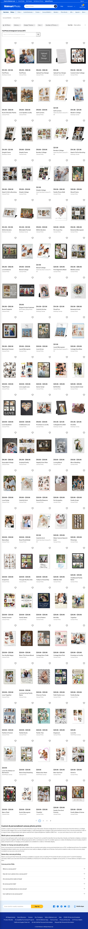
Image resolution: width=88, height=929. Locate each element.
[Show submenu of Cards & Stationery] (33, 12)
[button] (9, 43)
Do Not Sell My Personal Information (42, 922)
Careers (30, 917)
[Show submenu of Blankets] (58, 12)
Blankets (56, 12)
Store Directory (21, 917)
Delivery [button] (16, 25)
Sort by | (70, 25)
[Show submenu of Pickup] (15, 12)
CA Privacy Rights (77, 920)
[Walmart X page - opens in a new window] (58, 906)
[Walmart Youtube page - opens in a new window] (65, 906)
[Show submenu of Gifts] (73, 12)
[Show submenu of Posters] (40, 12)
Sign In (82, 1)
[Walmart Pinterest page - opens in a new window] (61, 906)
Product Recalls (8, 920)
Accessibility (18, 920)
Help (61, 6)
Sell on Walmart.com (51, 917)
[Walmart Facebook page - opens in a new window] (54, 906)
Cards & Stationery (28, 12)
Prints (19, 12)
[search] (38, 34)
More (83, 12)
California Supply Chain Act (22, 922)
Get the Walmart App (42, 920)
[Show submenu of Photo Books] (67, 12)
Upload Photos (49, 1)
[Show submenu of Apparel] (80, 12)
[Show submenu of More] (85, 12)
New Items (6, 12)
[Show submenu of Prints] (21, 12)
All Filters (7, 25)
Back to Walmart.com (9, 1)
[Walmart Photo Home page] (12, 6)
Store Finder (21, 1)
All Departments (10, 917)
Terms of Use (54, 920)
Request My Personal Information (64, 922)
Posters (37, 12)
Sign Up (37, 906)
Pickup (12, 12)
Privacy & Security (65, 920)
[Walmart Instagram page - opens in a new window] (69, 906)
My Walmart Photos (38, 1)
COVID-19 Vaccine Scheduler (72, 917)
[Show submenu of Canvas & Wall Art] (51, 12)
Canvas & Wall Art (46, 12)
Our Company (39, 917)
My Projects (29, 1)
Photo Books (64, 12)
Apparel (77, 12)
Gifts (71, 12)
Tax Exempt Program (28, 920)
